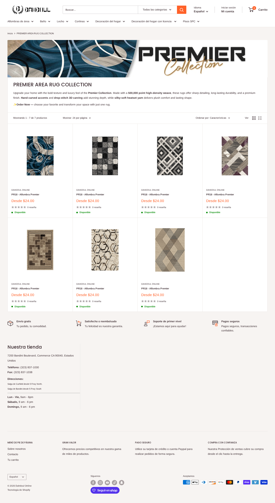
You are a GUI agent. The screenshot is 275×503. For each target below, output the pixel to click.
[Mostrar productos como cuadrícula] (254, 118)
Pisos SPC (189, 21)
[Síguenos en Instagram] (100, 482)
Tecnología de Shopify (18, 490)
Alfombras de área (18, 21)
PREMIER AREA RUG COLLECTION (35, 33)
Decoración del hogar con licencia (152, 21)
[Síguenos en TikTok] (114, 482)
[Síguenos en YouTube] (107, 482)
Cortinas (80, 21)
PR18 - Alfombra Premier (25, 194)
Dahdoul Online (20, 190)
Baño (43, 21)
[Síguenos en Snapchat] (121, 482)
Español (14, 477)
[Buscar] (181, 10)
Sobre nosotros (16, 448)
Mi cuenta (227, 11)
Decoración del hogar (108, 21)
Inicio (10, 33)
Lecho (60, 21)
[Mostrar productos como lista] (260, 118)
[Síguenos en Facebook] (93, 482)
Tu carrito (13, 459)
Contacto (12, 454)
